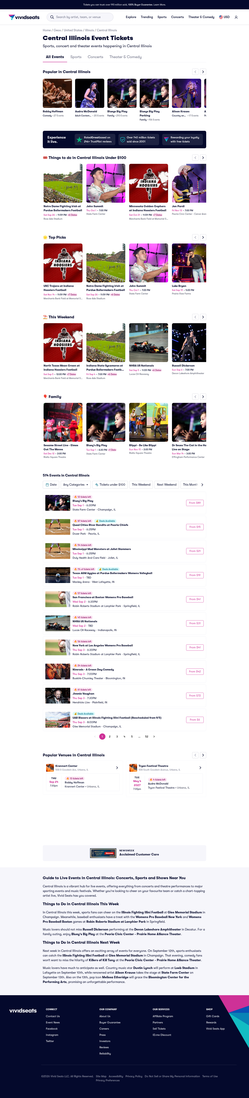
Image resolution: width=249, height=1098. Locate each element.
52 (146, 736)
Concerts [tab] (95, 57)
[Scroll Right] (203, 72)
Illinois (89, 30)
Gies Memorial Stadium (185, 912)
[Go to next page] (154, 736)
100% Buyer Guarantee (140, 4)
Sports (162, 17)
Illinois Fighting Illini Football (142, 912)
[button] (51, 485)
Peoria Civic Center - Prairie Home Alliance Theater (143, 934)
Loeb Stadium (184, 968)
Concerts (177, 17)
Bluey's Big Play (83, 934)
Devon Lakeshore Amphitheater (157, 929)
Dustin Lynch (143, 968)
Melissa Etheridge (115, 977)
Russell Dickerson (95, 929)
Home (47, 30)
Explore (131, 17)
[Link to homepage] (25, 17)
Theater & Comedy (201, 17)
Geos (57, 30)
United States (73, 30)
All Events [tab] (55, 57)
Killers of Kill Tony (102, 960)
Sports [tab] (76, 57)
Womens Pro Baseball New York (159, 917)
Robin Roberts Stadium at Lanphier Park (116, 921)
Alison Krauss (125, 972)
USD (227, 17)
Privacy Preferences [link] (108, 1080)
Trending (147, 17)
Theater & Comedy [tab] (126, 57)
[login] (236, 17)
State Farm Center (175, 972)
